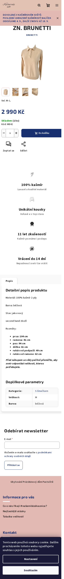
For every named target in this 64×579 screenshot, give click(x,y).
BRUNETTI (32, 35)
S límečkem (41, 391)
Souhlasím (31, 570)
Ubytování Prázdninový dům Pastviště (32, 482)
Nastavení (30, 559)
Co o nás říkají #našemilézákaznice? (25, 506)
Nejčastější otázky (14, 511)
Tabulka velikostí (13, 516)
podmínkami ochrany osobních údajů (28, 454)
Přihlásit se (13, 465)
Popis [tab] (9, 281)
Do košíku (44, 133)
